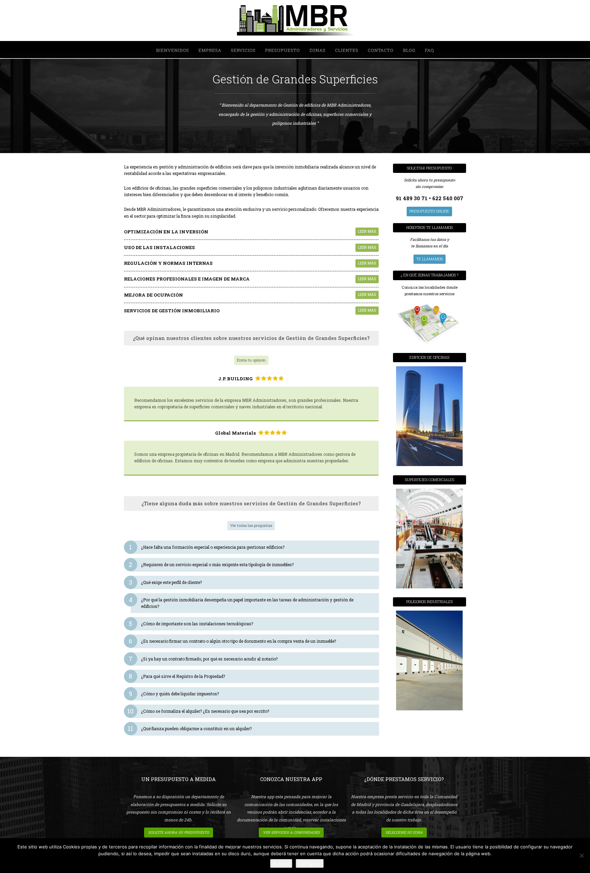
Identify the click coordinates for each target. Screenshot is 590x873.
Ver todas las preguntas (251, 525)
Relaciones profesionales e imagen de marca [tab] (250, 279)
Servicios (243, 50)
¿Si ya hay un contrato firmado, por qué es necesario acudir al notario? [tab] (204, 659)
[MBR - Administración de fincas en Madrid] (295, 21)
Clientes (346, 50)
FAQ (429, 50)
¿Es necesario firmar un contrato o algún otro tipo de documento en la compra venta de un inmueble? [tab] (233, 641)
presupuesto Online (429, 211)
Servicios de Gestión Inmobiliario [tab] (250, 311)
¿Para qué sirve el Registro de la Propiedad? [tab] (178, 676)
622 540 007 (447, 198)
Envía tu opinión (251, 360)
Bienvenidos (172, 50)
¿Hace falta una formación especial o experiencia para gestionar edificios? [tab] (207, 547)
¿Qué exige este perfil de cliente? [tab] (166, 582)
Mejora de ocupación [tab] (250, 295)
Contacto (380, 50)
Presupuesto (282, 50)
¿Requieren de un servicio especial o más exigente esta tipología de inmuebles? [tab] (212, 564)
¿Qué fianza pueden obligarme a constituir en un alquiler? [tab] (191, 728)
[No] (581, 855)
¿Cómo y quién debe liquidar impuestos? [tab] (175, 694)
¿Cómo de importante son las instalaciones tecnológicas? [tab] (192, 623)
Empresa (209, 50)
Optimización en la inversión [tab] (250, 232)
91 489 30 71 (412, 198)
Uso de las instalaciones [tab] (250, 247)
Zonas (317, 50)
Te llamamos (429, 259)
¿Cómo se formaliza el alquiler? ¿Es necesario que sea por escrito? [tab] (200, 711)
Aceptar (281, 863)
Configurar (309, 863)
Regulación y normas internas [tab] (250, 263)
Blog (409, 50)
